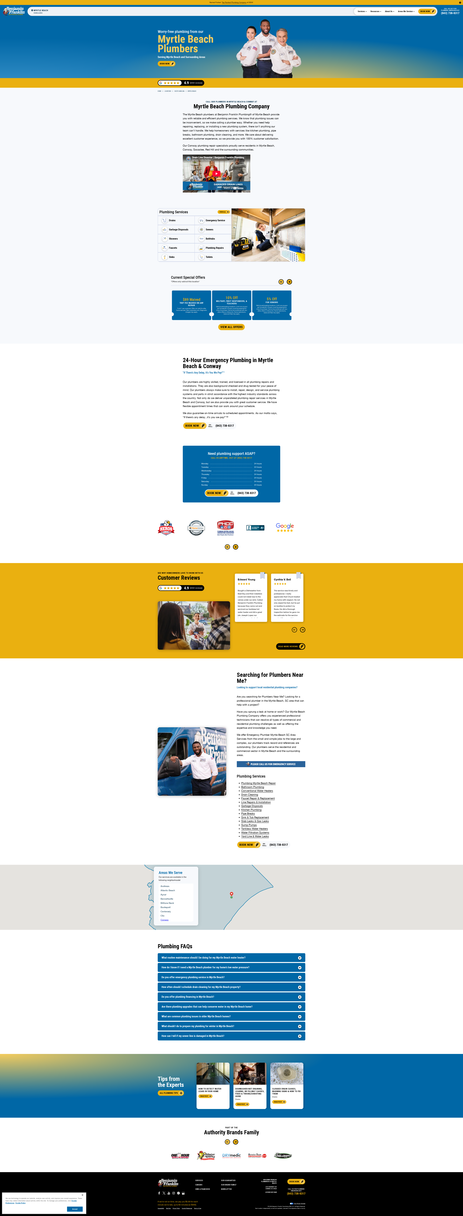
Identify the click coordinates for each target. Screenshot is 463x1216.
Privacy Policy (176, 1203)
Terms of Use (197, 1203)
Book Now (425, 11)
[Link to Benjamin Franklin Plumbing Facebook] (159, 1188)
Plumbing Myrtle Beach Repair (258, 783)
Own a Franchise (202, 1184)
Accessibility (161, 1203)
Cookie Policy (20, 1203)
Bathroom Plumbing (252, 786)
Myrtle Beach (192, 91)
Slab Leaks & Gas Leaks (255, 821)
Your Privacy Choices (299, 1198)
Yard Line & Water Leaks (255, 836)
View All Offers (231, 327)
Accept (75, 1209)
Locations (168, 91)
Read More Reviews (288, 646)
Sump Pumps (249, 824)
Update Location (38, 12)
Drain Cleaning (249, 794)
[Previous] (281, 281)
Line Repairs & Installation (256, 802)
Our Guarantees (228, 1175)
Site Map (168, 1203)
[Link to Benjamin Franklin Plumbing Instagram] (173, 1188)
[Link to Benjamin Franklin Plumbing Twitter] (164, 1188)
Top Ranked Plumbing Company (234, 2)
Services (199, 1175)
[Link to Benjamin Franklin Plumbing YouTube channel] (168, 1188)
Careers (198, 1180)
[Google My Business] (183, 1188)
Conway (165, 920)
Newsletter (226, 1184)
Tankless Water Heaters (254, 828)
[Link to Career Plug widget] (178, 1188)
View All (223, 212)
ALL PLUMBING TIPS (169, 1093)
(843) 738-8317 (450, 13)
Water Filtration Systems (255, 832)
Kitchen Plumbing (251, 809)
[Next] (289, 281)
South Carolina (179, 91)
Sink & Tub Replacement (255, 817)
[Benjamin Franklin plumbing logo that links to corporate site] (14, 11)
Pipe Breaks (248, 813)
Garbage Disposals (252, 805)
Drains (237, 1099)
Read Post (204, 1096)
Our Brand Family (228, 1180)
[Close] (82, 1195)
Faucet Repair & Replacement (258, 798)
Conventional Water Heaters (257, 790)
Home (159, 91)
